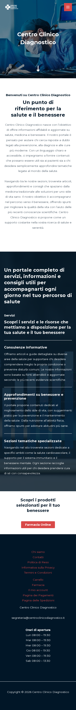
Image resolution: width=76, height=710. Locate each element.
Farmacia (38, 585)
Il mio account (38, 590)
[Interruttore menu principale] (68, 7)
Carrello (38, 579)
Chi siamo (38, 551)
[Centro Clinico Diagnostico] (11, 7)
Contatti (38, 557)
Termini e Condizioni (38, 572)
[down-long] (38, 64)
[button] (38, 524)
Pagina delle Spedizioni (38, 600)
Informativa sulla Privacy (38, 567)
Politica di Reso (38, 562)
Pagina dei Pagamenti (38, 595)
